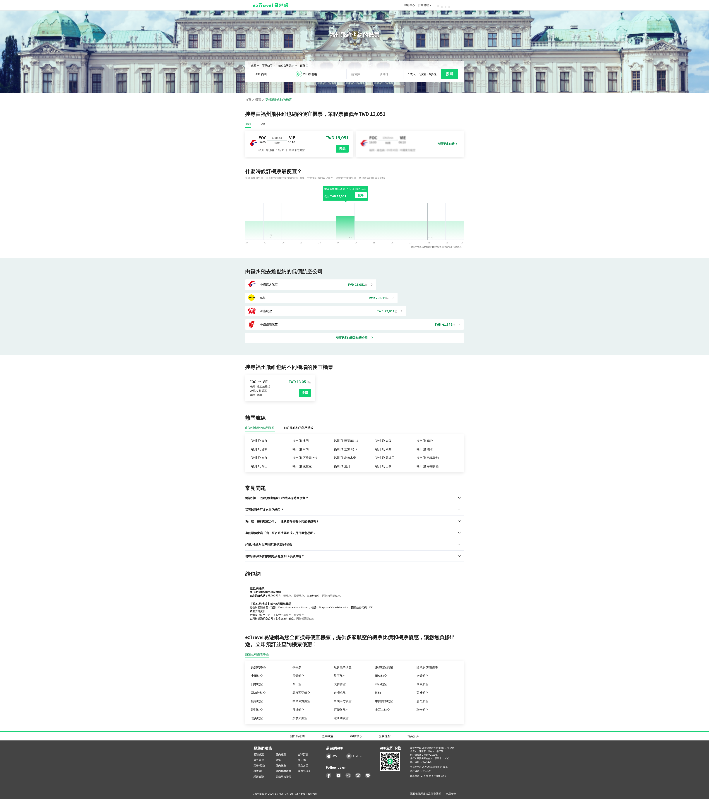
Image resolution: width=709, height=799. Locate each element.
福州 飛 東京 (259, 441)
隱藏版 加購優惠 (427, 667)
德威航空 (257, 701)
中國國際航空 (384, 701)
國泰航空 (422, 684)
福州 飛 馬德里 (384, 458)
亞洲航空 (422, 692)
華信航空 (381, 675)
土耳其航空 (382, 709)
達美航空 (257, 718)
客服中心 (409, 5)
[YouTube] (338, 775)
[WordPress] (358, 775)
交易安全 (451, 793)
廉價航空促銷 (384, 667)
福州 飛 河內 (300, 449)
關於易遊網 (297, 736)
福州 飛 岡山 (259, 466)
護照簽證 (259, 776)
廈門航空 (422, 701)
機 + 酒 (302, 760)
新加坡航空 (258, 692)
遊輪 (278, 760)
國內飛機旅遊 (283, 771)
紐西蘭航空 (341, 718)
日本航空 (257, 684)
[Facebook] (329, 775)
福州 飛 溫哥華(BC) (346, 441)
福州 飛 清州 (342, 466)
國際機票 (259, 754)
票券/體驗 (259, 765)
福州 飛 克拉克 (302, 466)
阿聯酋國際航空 (331, 595)
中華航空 (286, 595)
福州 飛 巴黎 (383, 466)
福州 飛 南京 (259, 458)
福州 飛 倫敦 (259, 449)
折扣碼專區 (258, 667)
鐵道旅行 (259, 771)
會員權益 (327, 736)
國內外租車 (304, 771)
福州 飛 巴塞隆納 (428, 458)
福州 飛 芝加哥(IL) (345, 449)
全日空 (296, 684)
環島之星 (303, 765)
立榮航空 (422, 675)
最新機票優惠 (343, 667)
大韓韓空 (340, 684)
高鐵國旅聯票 (283, 776)
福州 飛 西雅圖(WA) (304, 458)
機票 (258, 99)
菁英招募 (413, 736)
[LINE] (368, 775)
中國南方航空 (343, 701)
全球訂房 (303, 754)
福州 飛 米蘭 (383, 449)
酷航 (378, 692)
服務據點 (385, 736)
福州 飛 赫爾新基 (428, 466)
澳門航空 (257, 709)
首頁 (248, 99)
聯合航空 (422, 709)
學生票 (296, 667)
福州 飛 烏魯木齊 (345, 458)
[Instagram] (348, 775)
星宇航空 (340, 675)
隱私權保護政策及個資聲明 (425, 793)
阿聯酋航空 (341, 709)
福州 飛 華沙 (425, 441)
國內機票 (281, 754)
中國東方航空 (301, 701)
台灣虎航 (340, 692)
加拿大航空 (299, 718)
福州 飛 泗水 (425, 449)
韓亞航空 (381, 684)
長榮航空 (299, 595)
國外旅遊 (259, 760)
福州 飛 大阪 (383, 441)
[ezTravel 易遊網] (270, 5)
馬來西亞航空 (301, 692)
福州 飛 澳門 (300, 441)
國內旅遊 (281, 765)
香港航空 (298, 709)
